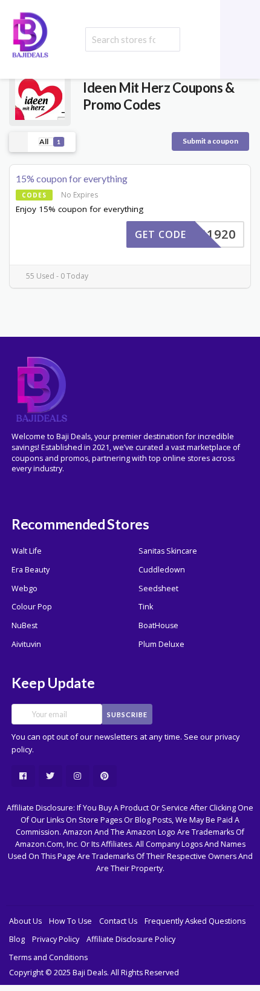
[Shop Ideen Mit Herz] (40, 95)
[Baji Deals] (30, 33)
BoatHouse (158, 625)
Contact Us (118, 921)
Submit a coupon (210, 140)
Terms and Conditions (48, 957)
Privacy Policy (55, 939)
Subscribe (127, 714)
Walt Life (26, 551)
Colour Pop (31, 607)
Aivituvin (26, 644)
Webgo (24, 588)
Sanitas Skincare (167, 551)
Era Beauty (30, 570)
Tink (145, 607)
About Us (25, 921)
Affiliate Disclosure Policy (130, 939)
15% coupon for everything (72, 178)
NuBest (24, 625)
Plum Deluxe (161, 644)
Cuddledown (161, 570)
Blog (17, 939)
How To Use (70, 921)
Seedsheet (158, 588)
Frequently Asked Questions (195, 921)
